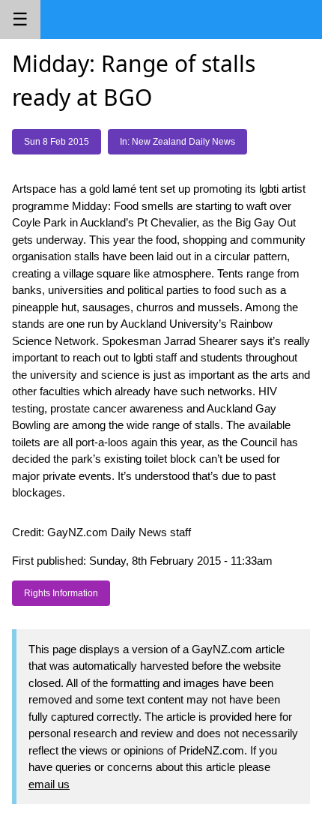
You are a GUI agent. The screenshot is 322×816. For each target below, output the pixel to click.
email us (49, 784)
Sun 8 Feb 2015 (56, 141)
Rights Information (61, 593)
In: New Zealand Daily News (177, 141)
